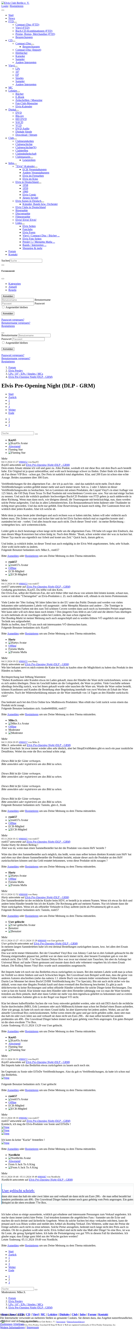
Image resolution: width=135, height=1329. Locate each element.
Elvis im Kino (30, 178)
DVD (18, 112)
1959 (25, 188)
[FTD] (15, 22)
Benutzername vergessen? (15, 322)
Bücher (19, 93)
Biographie (21, 210)
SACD (19, 122)
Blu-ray (19, 115)
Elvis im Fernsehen (33, 175)
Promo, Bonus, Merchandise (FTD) (35, 34)
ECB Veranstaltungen (34, 169)
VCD (18, 125)
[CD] (13, 41)
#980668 (23, 894)
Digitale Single (23, 131)
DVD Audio (22, 128)
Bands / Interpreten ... (34, 245)
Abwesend (14, 446)
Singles (19, 78)
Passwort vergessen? (12, 319)
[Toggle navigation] (2, 265)
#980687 (42, 1176)
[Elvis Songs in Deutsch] (42, 201)
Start (11, 15)
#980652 (23, 462)
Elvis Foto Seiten (31, 238)
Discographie (22, 213)
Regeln (12, 289)
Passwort (40, 303)
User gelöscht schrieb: (18, 1191)
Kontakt (12, 254)
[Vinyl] (16, 66)
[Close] (2, 278)
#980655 (23, 661)
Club (11, 137)
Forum (12, 251)
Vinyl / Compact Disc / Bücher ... (41, 235)
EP (17, 74)
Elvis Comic (29, 194)
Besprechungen (24, 37)
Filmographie (22, 216)
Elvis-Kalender (23, 106)
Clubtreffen (21, 150)
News (11, 18)
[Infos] (15, 164)
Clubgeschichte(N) (25, 147)
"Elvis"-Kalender (25, 166)
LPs (17, 68)
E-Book (19, 97)
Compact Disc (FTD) (27, 24)
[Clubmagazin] (31, 157)
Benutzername (43, 299)
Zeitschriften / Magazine (28, 100)
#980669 (42, 940)
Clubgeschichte (24, 144)
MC (10, 87)
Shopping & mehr (32, 248)
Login (4, 6)
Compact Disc (23, 43)
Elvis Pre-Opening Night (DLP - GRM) (48, 464)
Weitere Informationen (12, 1327)
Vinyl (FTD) (22, 27)
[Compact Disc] (32, 44)
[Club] (15, 138)
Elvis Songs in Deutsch (28, 200)
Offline (12, 568)
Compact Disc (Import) (28, 49)
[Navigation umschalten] (2, 10)
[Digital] (17, 110)
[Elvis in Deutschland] (39, 183)
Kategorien (14, 283)
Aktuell (12, 286)
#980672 (23, 1059)
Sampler (20, 59)
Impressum (33, 1327)
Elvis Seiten (29, 226)
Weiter (12, 409)
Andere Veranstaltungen (35, 172)
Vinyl (11, 65)
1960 (25, 191)
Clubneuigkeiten (24, 141)
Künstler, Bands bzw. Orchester (40, 204)
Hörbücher (21, 52)
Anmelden (8, 313)
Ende (11, 412)
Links (18, 222)
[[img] (5, 1077)
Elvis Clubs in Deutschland (30, 207)
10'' (17, 71)
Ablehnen (18, 1324)
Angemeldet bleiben (16, 307)
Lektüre (12, 90)
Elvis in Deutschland (26, 182)
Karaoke (20, 56)
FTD (11, 21)
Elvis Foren (28, 232)
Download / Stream (26, 134)
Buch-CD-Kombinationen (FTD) (33, 30)
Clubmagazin (22, 156)
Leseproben (29, 159)
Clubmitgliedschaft (25, 153)
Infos (11, 163)
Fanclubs (27, 229)
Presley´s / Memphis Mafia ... (38, 241)
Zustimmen (6, 1324)
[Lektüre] (18, 91)
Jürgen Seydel (30, 197)
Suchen (5, 260)
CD (10, 40)
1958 (25, 185)
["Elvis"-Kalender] (36, 167)
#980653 (23, 583)
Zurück (12, 397)
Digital (12, 109)
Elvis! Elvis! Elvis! (25, 219)
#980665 (23, 838)
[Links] (23, 223)
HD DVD (21, 119)
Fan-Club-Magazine (26, 103)
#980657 (23, 742)
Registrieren (16, 6)
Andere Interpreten (25, 62)
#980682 (23, 1118)
